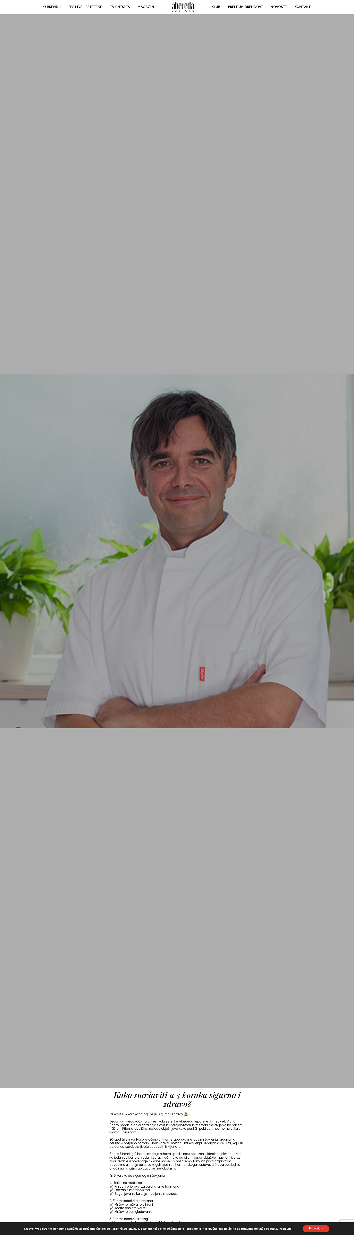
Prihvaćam (316, 1228)
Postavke (285, 1228)
